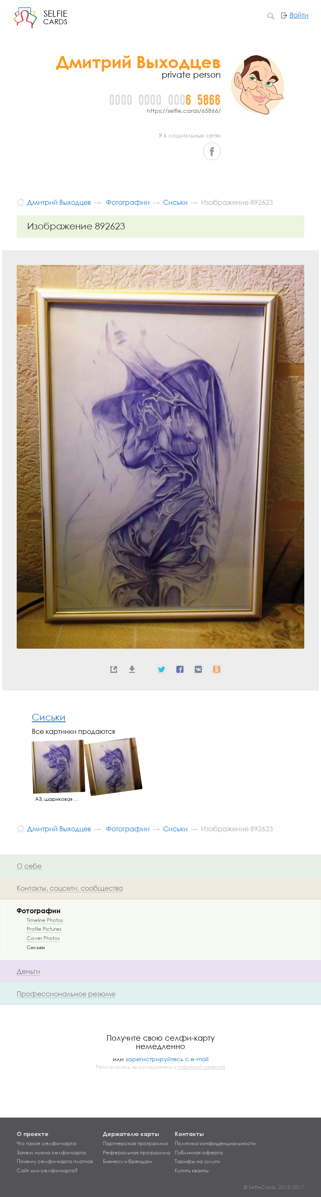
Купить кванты (192, 1170)
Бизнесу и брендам (127, 1161)
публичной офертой (201, 1067)
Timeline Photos (45, 920)
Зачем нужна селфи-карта (51, 1152)
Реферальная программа (136, 1152)
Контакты (189, 1133)
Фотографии (39, 910)
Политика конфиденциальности (215, 1143)
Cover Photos (43, 938)
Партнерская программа (135, 1143)
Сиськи (49, 717)
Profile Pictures (44, 928)
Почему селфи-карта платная (55, 1161)
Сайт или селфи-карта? (47, 1170)
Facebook (212, 151)
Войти (299, 15)
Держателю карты (131, 1133)
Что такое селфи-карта (46, 1143)
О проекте (32, 1133)
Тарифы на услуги (197, 1161)
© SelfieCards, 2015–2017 (274, 1187)
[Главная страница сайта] (20, 201)
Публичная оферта (199, 1152)
